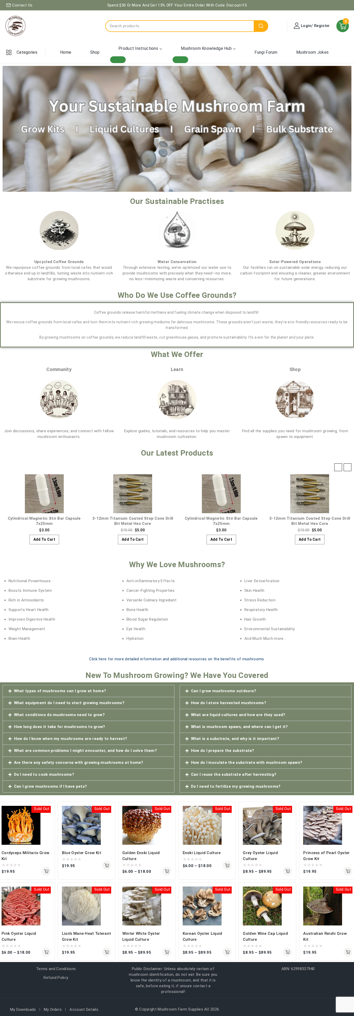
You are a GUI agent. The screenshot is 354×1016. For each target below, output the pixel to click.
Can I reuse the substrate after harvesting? (234, 774)
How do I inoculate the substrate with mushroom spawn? (246, 762)
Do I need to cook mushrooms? (44, 774)
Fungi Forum (265, 52)
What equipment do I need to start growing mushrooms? (69, 703)
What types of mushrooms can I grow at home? (60, 691)
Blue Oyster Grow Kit (81, 852)
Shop (95, 52)
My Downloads (23, 1009)
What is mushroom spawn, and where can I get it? (239, 726)
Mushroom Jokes (312, 52)
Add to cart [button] (44, 539)
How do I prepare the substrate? (222, 750)
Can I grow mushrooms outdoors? (223, 691)
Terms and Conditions (56, 968)
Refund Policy (56, 977)
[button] (347, 467)
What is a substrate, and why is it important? (235, 738)
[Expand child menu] (118, 59)
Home (65, 52)
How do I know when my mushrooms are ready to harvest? (70, 738)
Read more (46, 871)
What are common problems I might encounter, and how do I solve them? (85, 750)
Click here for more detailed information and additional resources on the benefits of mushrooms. (177, 659)
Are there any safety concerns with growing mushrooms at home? (78, 762)
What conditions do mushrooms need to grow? (59, 714)
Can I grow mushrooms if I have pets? (50, 786)
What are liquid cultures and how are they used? (238, 714)
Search (261, 26)
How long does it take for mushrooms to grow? (59, 726)
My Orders (53, 1009)
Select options (166, 871)
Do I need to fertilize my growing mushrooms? (236, 786)
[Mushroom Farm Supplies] (15, 26)
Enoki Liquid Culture (202, 852)
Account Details (83, 1009)
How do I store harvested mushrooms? (228, 703)
